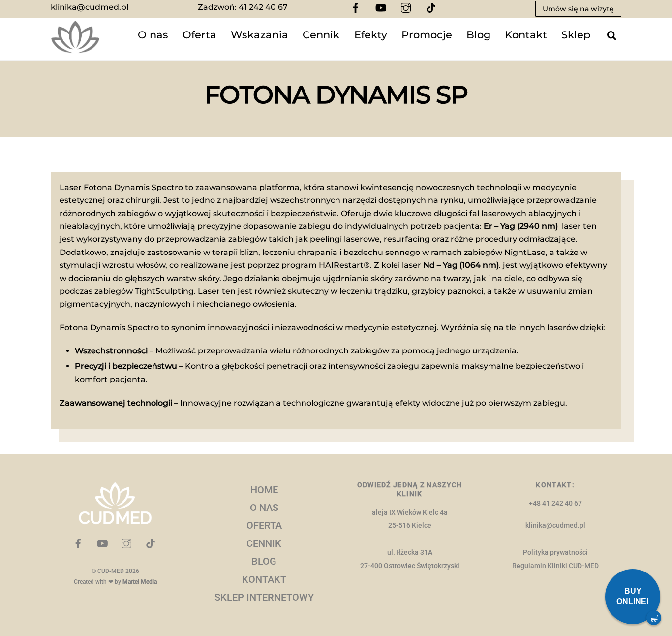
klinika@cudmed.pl (89, 7)
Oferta (199, 35)
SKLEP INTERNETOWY (264, 597)
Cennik (321, 35)
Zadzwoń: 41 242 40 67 (243, 7)
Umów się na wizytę (578, 8)
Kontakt (526, 35)
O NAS (264, 507)
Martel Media (139, 581)
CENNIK (263, 543)
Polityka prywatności (555, 552)
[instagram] (406, 7)
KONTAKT (264, 579)
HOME (264, 490)
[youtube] (380, 7)
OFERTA (264, 525)
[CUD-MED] (75, 49)
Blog (478, 35)
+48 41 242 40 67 (555, 503)
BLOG (263, 561)
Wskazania (259, 35)
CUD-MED (110, 571)
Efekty (370, 35)
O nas (153, 35)
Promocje (426, 35)
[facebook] (355, 7)
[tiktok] (431, 7)
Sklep (575, 35)
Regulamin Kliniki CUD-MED (555, 566)
